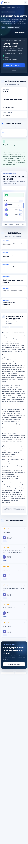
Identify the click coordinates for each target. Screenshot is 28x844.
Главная (3, 7)
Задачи (18, 7)
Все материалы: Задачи (7, 673)
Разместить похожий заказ (13, 65)
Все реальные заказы (21, 673)
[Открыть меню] (25, 2)
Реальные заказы (11, 7)
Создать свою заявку (14, 664)
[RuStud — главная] (5, 2)
